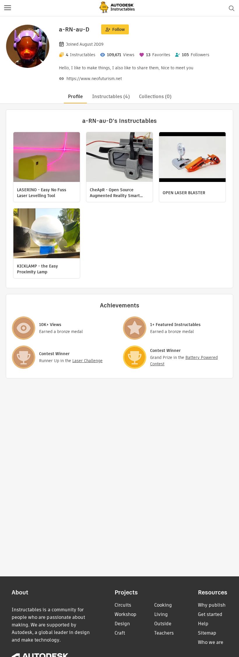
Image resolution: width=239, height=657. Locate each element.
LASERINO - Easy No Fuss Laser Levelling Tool (41, 193)
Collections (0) (155, 96)
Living (161, 614)
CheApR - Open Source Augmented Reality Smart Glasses (115, 193)
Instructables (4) (111, 96)
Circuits (123, 605)
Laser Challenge (87, 361)
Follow (118, 29)
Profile (75, 96)
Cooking (163, 605)
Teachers (164, 633)
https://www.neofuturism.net (94, 79)
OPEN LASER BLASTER (184, 193)
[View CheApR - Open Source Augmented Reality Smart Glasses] (119, 157)
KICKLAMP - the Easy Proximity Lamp (37, 269)
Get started (210, 614)
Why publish (212, 605)
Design (122, 623)
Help (203, 623)
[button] (7, 8)
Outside (162, 623)
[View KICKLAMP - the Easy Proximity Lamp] (46, 234)
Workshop (125, 614)
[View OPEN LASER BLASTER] (192, 157)
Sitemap (207, 633)
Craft (120, 633)
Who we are (210, 642)
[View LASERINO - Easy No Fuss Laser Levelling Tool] (46, 157)
